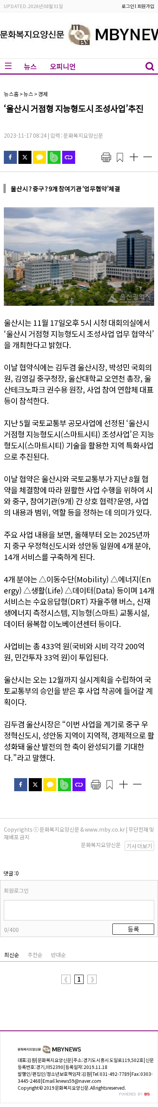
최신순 (11, 955)
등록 (133, 929)
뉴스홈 (11, 94)
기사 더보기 (139, 846)
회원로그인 (16, 890)
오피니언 (63, 66)
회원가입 (145, 6)
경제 (43, 94)
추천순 (35, 955)
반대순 (58, 955)
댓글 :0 (11, 873)
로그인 (128, 6)
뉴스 (30, 66)
